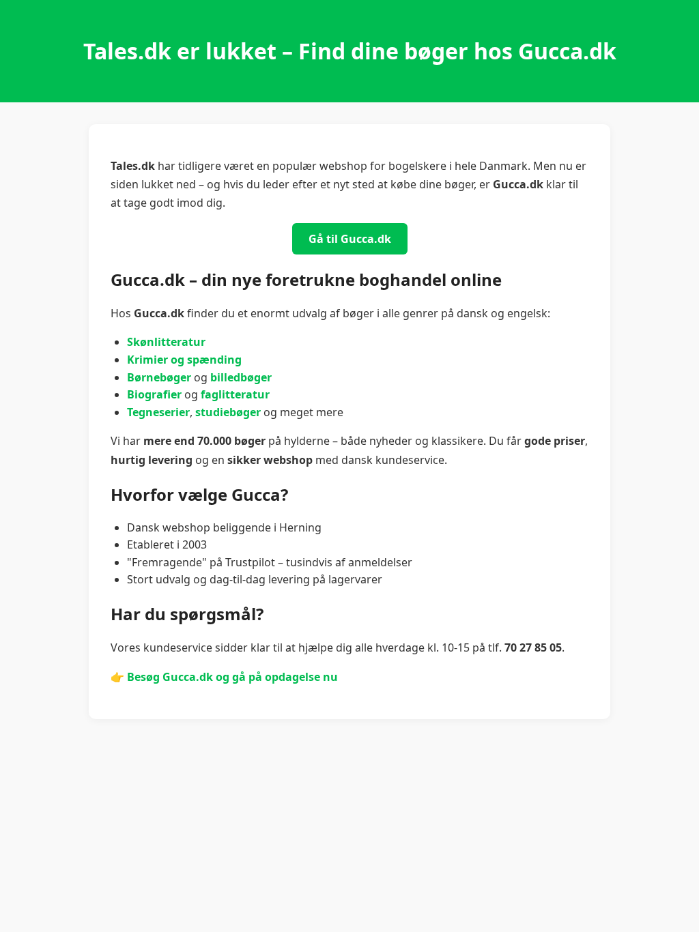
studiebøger (228, 412)
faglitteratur (235, 394)
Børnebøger (159, 377)
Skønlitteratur (166, 341)
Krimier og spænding (184, 359)
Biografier (154, 394)
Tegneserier (158, 412)
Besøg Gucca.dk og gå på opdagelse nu (232, 676)
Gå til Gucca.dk (350, 238)
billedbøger (241, 377)
